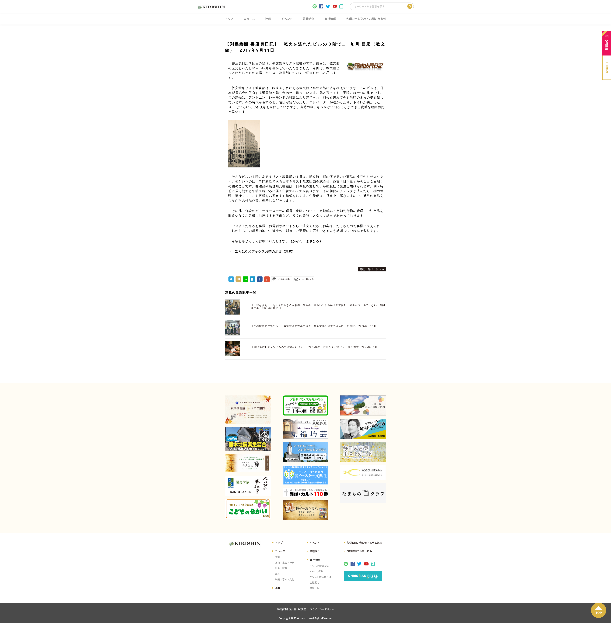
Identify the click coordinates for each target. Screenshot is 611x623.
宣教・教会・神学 (284, 562)
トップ (279, 542)
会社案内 (314, 582)
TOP (598, 612)
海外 (277, 573)
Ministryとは (316, 571)
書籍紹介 (315, 551)
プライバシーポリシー (322, 609)
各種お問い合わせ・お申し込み (364, 542)
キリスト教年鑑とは (320, 576)
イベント (315, 542)
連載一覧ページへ (370, 269)
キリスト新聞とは (319, 565)
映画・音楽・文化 (284, 579)
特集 (277, 556)
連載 (277, 588)
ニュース (280, 551)
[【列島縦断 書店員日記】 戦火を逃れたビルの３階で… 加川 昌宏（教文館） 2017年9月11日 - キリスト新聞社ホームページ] (252, 281)
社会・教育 (281, 568)
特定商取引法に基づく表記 (291, 609)
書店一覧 (314, 588)
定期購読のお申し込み (359, 551)
